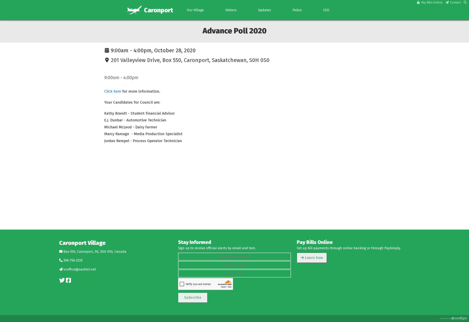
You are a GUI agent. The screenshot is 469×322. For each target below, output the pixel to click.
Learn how (313, 257)
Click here (112, 91)
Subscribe (193, 297)
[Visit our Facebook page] (68, 280)
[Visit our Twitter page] (62, 280)
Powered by (445, 318)
